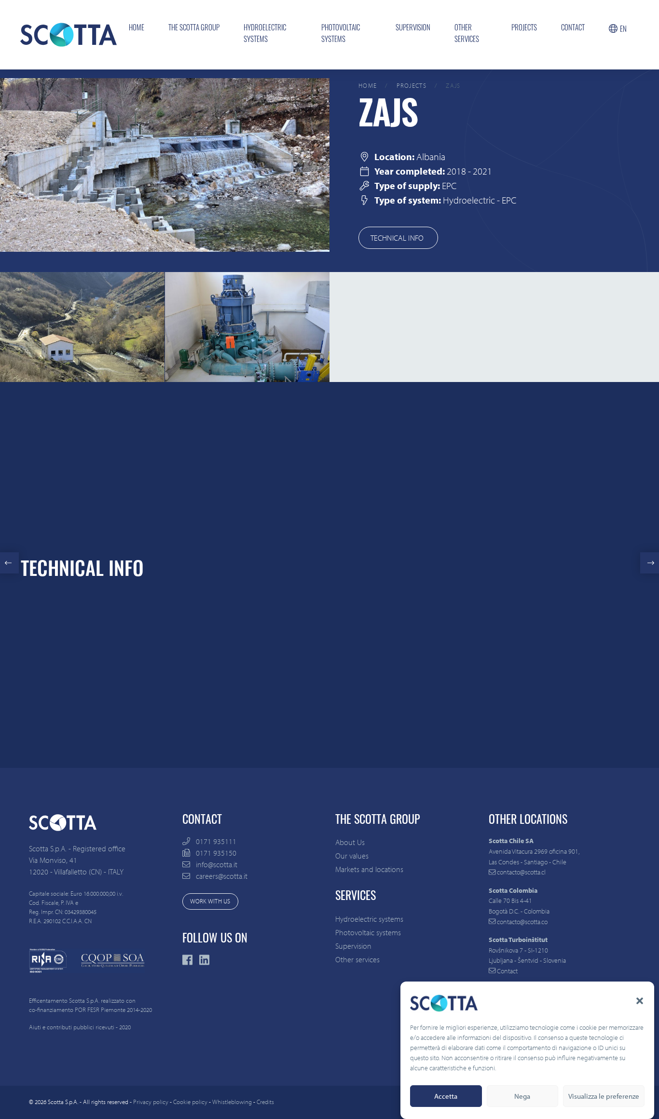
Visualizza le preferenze (603, 1096)
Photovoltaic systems (340, 34)
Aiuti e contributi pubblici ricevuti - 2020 (80, 1027)
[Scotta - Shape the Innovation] (68, 35)
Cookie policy (190, 1101)
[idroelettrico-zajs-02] (247, 326)
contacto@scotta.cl (520, 871)
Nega (522, 1096)
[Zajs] (165, 164)
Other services (466, 34)
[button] (640, 1001)
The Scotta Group (194, 28)
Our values (352, 855)
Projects (524, 28)
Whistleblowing (232, 1101)
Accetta (445, 1096)
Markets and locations (369, 869)
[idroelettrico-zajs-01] (82, 326)
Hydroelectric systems (265, 34)
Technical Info (398, 238)
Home (136, 28)
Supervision (413, 28)
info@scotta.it (216, 864)
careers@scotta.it (221, 876)
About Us (350, 842)
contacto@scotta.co (521, 921)
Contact (573, 28)
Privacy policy (150, 1101)
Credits (265, 1101)
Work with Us (210, 901)
